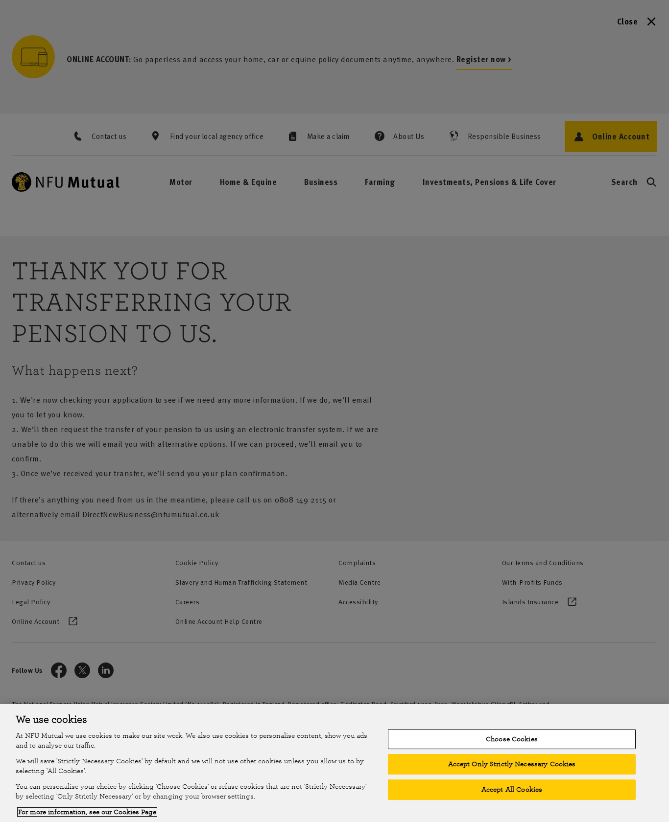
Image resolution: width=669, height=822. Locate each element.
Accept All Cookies (511, 789)
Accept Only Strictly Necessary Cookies (512, 764)
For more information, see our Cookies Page (87, 812)
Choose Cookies (512, 739)
